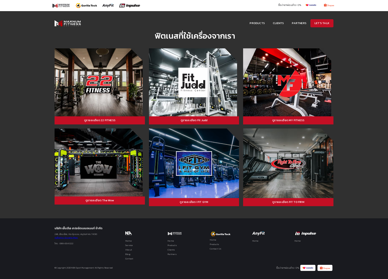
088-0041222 (66, 243)
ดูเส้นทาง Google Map (66, 237)
